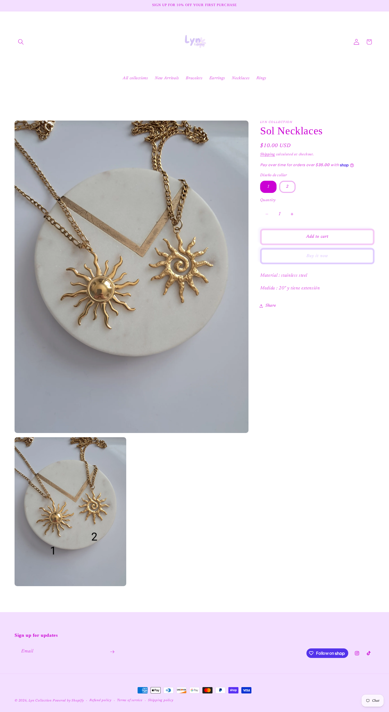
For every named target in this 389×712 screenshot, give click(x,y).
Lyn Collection (41, 700)
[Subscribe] (112, 651)
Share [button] (270, 306)
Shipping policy (160, 700)
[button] (21, 42)
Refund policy (100, 700)
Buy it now (317, 256)
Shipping (267, 154)
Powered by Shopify (68, 700)
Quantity (268, 200)
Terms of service (129, 700)
